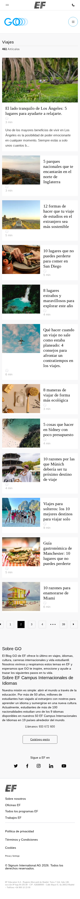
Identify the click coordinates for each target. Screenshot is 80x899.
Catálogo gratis (40, 739)
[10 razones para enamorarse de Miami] (40, 597)
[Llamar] (73, 5)
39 (63, 624)
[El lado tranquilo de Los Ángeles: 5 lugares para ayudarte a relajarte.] (40, 104)
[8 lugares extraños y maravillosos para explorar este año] (40, 302)
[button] (7, 5)
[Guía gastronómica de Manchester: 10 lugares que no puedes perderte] (40, 557)
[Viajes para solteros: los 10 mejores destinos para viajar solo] (40, 515)
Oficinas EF (13, 805)
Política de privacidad (19, 831)
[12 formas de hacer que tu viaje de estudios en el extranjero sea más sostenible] (40, 220)
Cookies (10, 847)
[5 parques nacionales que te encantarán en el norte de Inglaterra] (40, 176)
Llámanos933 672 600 (40, 726)
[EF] (40, 5)
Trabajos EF (13, 817)
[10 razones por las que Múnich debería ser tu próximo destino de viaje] (40, 473)
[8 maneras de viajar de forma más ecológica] (40, 399)
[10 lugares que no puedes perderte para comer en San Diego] (40, 262)
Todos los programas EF (21, 811)
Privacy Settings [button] (12, 856)
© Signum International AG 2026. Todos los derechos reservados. (34, 867)
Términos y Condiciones (21, 839)
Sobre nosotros (15, 798)
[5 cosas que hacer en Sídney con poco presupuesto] (40, 434)
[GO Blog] (16, 22)
